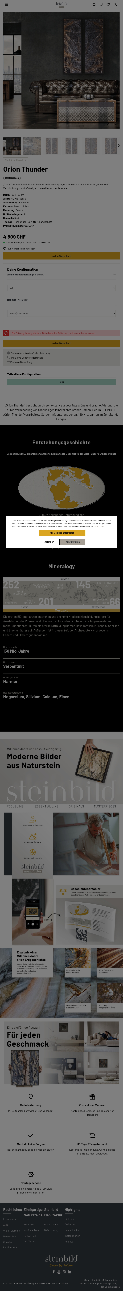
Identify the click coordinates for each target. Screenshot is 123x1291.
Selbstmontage (109, 1280)
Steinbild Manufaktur (53, 1212)
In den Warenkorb (61, 255)
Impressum (9, 1218)
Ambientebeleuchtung (20, 274)
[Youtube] (59, 1272)
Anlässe (69, 1241)
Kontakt (96, 1280)
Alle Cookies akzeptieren (62, 532)
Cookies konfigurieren (10, 1245)
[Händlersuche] (101, 4)
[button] (61, 275)
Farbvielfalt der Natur (30, 1238)
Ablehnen (49, 541)
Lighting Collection (70, 1221)
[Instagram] (64, 1272)
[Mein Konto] (115, 4)
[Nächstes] (116, 125)
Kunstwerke (30, 1224)
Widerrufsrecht (11, 1230)
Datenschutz (10, 1236)
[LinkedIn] (69, 1272)
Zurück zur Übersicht (15, 160)
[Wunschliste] (108, 4)
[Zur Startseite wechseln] (61, 5)
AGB (5, 1224)
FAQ (115, 1283)
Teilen (61, 382)
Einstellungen (98, 526)
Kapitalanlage (31, 1230)
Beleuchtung (51, 1230)
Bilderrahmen (51, 1224)
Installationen (72, 1235)
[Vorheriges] (108, 125)
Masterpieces (12, 177)
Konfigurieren (73, 541)
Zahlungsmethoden (110, 1286)
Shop (87, 1280)
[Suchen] (94, 4)
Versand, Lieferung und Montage (95, 1283)
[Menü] (6, 4)
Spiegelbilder (72, 1229)
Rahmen (11, 299)
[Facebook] (54, 1272)
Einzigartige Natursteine (33, 1212)
